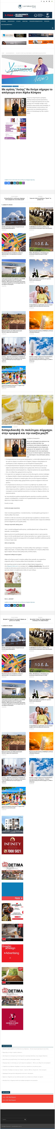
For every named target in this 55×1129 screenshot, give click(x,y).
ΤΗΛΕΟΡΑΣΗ (15, 86)
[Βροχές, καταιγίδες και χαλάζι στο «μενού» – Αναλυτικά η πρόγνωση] (41, 268)
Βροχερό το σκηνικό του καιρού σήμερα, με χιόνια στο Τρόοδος (14, 619)
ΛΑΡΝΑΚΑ (3, 21)
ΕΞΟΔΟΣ (18, 21)
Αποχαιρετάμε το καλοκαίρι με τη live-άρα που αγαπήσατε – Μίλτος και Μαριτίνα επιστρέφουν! (26, 1062)
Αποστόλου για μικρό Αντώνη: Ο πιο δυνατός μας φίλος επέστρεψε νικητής (21, 1059)
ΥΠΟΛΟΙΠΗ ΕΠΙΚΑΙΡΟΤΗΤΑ (35, 21)
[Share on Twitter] (11, 183)
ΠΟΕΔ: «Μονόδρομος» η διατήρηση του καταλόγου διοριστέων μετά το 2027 (39, 253)
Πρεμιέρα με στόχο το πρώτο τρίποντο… (13, 1052)
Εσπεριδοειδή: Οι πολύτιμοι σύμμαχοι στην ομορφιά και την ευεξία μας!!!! (14, 198)
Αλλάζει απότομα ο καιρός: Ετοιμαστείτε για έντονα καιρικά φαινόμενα (13, 227)
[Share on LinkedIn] (14, 183)
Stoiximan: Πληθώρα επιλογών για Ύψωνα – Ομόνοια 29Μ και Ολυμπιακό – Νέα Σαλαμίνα (24, 1069)
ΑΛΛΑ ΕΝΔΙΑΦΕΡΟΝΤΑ (6, 24)
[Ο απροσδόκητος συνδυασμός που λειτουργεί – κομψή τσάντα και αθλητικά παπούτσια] (41, 294)
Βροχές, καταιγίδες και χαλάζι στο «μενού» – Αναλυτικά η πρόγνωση (40, 279)
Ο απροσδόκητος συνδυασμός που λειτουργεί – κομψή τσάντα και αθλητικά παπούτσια (41, 305)
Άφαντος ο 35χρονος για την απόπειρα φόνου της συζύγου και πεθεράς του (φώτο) (23, 1076)
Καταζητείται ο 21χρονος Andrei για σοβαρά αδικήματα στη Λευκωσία (20, 1080)
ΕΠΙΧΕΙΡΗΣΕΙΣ (11, 21)
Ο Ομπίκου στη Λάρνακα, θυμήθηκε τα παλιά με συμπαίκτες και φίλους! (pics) (22, 1066)
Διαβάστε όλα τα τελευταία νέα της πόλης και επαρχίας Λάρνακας (20, 179)
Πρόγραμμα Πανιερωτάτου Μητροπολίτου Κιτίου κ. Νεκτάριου (18, 1073)
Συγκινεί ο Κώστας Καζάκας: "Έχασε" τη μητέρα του (40, 198)
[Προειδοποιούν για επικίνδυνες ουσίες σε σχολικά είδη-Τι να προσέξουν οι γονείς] (14, 242)
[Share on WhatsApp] (20, 183)
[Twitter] (46, 1)
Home (3, 53)
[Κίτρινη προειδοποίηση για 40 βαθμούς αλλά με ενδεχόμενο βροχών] (41, 320)
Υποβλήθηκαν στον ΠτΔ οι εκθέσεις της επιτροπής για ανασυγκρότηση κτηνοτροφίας (40, 227)
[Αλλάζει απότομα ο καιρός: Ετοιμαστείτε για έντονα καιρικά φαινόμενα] (14, 216)
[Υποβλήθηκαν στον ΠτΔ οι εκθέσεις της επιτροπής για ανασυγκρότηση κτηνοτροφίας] (41, 216)
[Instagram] (49, 1)
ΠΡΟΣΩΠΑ (46, 21)
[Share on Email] (17, 183)
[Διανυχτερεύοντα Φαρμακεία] (52, 1)
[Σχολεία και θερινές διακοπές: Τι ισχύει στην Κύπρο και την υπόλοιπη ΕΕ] (14, 375)
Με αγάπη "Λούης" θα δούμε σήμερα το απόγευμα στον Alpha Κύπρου (40, 619)
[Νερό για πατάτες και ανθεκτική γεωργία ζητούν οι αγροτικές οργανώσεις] (14, 320)
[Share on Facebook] (6, 183)
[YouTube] (44, 1)
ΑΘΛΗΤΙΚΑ (25, 21)
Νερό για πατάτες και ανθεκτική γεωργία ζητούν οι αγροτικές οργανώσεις (12, 331)
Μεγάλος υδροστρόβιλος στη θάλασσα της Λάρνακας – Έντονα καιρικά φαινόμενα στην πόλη (25, 1048)
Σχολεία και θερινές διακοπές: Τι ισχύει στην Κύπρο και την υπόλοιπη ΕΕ (13, 386)
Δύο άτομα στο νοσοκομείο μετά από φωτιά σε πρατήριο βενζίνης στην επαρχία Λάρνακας (25, 1055)
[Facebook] (41, 1)
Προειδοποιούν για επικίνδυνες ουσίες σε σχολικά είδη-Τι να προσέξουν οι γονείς (12, 253)
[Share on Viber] (23, 183)
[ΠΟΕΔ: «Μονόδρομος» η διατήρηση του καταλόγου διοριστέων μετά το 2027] (41, 242)
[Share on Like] (9, 183)
